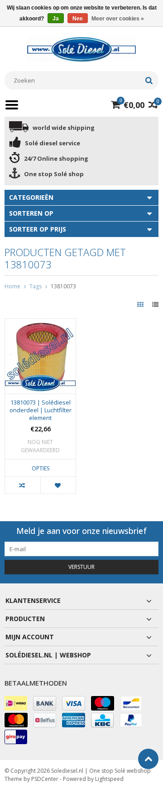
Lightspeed (109, 779)
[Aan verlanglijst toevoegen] (58, 485)
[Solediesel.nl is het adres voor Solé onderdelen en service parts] (81, 48)
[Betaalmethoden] (16, 703)
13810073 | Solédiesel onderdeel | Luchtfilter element (41, 410)
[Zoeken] (148, 80)
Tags (35, 286)
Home (12, 286)
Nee (77, 18)
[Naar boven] (148, 759)
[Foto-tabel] (141, 304)
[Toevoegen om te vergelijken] (22, 485)
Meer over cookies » (117, 18)
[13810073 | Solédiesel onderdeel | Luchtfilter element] (40, 323)
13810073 (63, 286)
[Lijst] (155, 304)
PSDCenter (44, 779)
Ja (56, 18)
